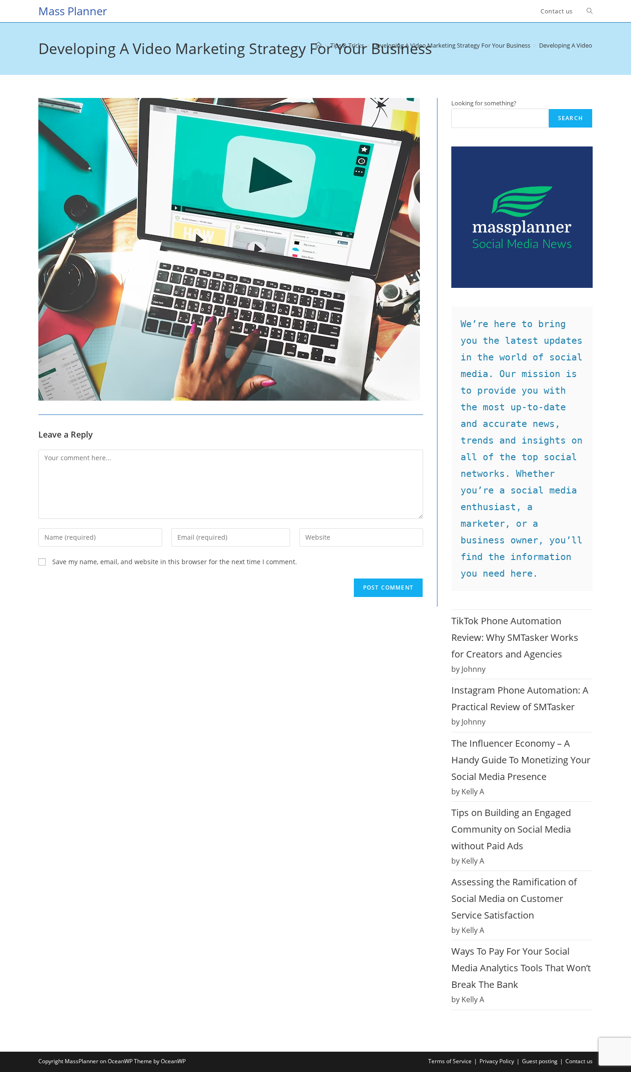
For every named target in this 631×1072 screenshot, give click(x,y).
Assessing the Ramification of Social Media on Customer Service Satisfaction (514, 898)
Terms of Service (450, 1061)
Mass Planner (72, 10)
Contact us (579, 1061)
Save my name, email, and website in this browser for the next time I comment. (174, 561)
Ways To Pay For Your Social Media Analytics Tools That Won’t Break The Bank (521, 968)
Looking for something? (483, 103)
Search (570, 118)
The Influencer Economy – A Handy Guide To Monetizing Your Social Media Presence (520, 760)
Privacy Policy (496, 1061)
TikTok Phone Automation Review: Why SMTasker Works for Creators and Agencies (514, 637)
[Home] (319, 45)
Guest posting (540, 1061)
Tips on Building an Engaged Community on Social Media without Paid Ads (511, 829)
